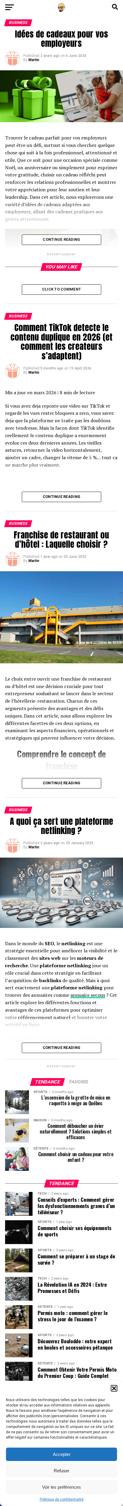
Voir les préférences (61, 1487)
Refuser (61, 1470)
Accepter (61, 1454)
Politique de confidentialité (62, 1499)
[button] (114, 1388)
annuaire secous (87, 995)
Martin (33, 60)
